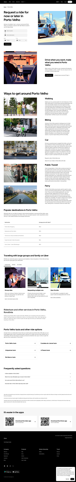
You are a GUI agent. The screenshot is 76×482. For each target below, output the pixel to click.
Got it (72, 479)
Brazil (5, 7)
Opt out (67, 479)
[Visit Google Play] (8, 472)
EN (58, 1)
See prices (7, 44)
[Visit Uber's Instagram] (10, 466)
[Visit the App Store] (16, 472)
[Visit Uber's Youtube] (7, 466)
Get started (49, 75)
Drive (13, 1)
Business (18, 1)
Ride (10, 1)
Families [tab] (13, 264)
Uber (5, 2)
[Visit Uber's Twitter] (13, 466)
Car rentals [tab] (19, 264)
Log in (65, 1)
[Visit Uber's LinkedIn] (4, 466)
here (69, 475)
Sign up (69, 1)
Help (62, 1)
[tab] (23, 264)
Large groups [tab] (7, 264)
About (22, 1)
